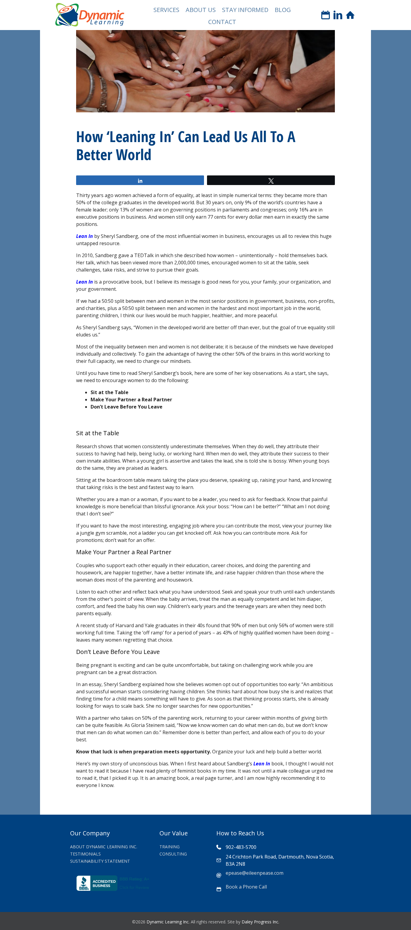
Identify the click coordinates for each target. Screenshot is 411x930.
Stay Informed (245, 10)
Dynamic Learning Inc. (168, 922)
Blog (283, 10)
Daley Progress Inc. (260, 922)
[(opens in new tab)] (113, 889)
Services (166, 10)
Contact (222, 22)
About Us (201, 10)
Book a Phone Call (246, 886)
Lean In (84, 236)
